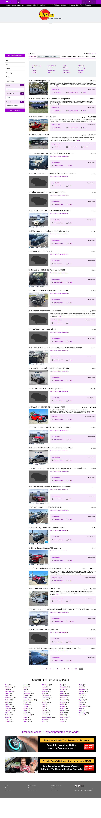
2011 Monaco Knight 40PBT (39, 135)
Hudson (26, 704)
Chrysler (7, 710)
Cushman (8, 715)
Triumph (81, 702)
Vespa (80, 704)
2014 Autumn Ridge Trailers (39, 81)
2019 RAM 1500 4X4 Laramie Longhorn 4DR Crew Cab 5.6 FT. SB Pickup (55, 648)
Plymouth (63, 702)
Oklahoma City (36, 66)
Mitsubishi (63, 687)
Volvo (80, 708)
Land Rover (45, 698)
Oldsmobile (63, 695)
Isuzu (25, 717)
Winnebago (82, 713)
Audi (6, 695)
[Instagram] (76, 786)
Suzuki (81, 695)
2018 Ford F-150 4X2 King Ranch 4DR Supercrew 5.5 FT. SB (50, 448)
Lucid (43, 706)
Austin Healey (9, 698)
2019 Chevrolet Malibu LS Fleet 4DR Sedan (44, 589)
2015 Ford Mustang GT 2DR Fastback (42, 329)
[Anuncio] (50, 38)
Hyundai (26, 708)
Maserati (44, 710)
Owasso (80, 72)
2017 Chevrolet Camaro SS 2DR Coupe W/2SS (45, 388)
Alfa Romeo (8, 687)
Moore (49, 72)
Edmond (50, 68)
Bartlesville (66, 72)
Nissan (62, 693)
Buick (6, 704)
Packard (62, 698)
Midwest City (51, 70)
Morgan (62, 689)
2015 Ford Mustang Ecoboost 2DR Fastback (45, 311)
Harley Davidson (28, 700)
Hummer (26, 706)
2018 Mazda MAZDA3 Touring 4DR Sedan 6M (45, 507)
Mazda (44, 713)
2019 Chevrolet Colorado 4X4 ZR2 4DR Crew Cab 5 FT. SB (49, 568)
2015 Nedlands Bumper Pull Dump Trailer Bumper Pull (49, 99)
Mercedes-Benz (46, 717)
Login (88, 2)
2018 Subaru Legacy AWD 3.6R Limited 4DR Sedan (47, 527)
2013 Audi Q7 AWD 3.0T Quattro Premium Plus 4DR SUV (50, 211)
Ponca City (81, 68)
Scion (62, 721)
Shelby (81, 685)
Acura (7, 685)
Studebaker (82, 689)
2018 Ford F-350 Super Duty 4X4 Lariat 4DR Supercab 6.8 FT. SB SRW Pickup (57, 468)
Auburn (7, 693)
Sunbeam (81, 693)
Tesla (80, 698)
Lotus (43, 704)
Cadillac (7, 706)
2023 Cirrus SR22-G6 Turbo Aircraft (42, 117)
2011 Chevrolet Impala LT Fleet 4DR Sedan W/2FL (47, 192)
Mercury (44, 719)
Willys (80, 710)
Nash (61, 691)
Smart (80, 687)
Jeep (25, 721)
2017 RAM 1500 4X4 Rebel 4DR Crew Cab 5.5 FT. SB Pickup (50, 427)
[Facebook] (82, 786)
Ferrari (25, 687)
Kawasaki (45, 689)
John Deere (45, 685)
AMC (6, 689)
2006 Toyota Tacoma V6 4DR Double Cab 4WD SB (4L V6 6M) (51, 153)
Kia (43, 693)
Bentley (7, 700)
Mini (61, 685)
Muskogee (66, 70)
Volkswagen (82, 706)
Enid (64, 66)
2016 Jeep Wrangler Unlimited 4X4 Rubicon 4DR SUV (49, 368)
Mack (43, 708)
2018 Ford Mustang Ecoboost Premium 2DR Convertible (50, 487)
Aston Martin (9, 691)
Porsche (62, 710)
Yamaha (81, 715)
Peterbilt (62, 700)
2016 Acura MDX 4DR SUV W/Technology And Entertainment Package (55, 348)
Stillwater (65, 68)
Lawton (34, 72)
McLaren (44, 715)
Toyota (81, 700)
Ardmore (80, 70)
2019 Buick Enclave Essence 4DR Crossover (45, 548)
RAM (61, 713)
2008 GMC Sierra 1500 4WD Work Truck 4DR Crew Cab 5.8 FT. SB (53, 174)
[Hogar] (50, 14)
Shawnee (81, 66)
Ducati (25, 685)
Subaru (81, 691)
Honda (25, 702)
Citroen (7, 713)
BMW (6, 702)
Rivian (62, 715)
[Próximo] (81, 669)
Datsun (7, 717)
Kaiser (44, 687)
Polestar (62, 706)
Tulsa (33, 68)
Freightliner (27, 693)
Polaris (62, 704)
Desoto (7, 719)
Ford (25, 691)
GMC (25, 698)
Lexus (44, 700)
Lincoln (44, 702)
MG (43, 721)
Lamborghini (45, 695)
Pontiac (62, 708)
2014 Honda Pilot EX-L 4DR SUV (40, 251)
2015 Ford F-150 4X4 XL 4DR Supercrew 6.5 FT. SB (47, 270)
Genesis (26, 695)
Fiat (25, 689)
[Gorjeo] (79, 786)
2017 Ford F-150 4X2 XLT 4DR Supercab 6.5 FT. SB (47, 407)
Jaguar (26, 719)
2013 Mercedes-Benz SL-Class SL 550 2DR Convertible (49, 231)
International (27, 715)
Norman (34, 70)
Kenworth (45, 691)
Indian (25, 710)
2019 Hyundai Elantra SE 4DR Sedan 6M (43, 630)
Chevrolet (8, 708)
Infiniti (25, 713)
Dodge (7, 721)
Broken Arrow (52, 66)
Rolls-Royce (64, 717)
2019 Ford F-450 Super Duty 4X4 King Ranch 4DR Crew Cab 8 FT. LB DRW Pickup (59, 609)
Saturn (62, 719)
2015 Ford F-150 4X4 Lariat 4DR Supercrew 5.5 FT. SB (48, 290)
